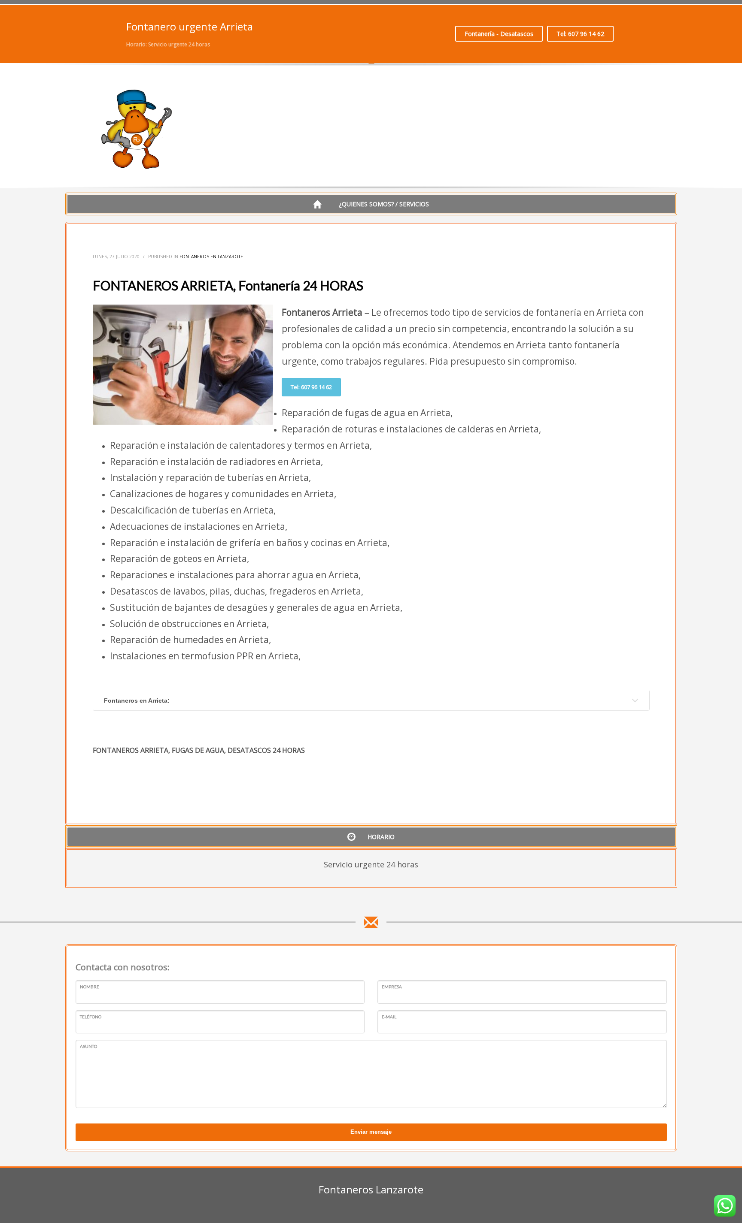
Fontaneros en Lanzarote (211, 257)
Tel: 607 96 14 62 (580, 34)
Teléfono (90, 1016)
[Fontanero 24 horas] (137, 129)
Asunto (88, 1046)
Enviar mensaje (371, 1132)
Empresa (392, 986)
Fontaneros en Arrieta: (137, 700)
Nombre (89, 986)
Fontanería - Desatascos (499, 34)
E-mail (389, 1016)
